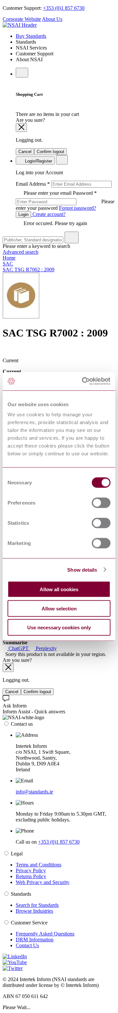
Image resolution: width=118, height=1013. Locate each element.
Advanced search (20, 252)
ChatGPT (18, 648)
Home (9, 258)
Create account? (48, 214)
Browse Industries (34, 911)
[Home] (20, 25)
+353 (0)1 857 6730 (64, 8)
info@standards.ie (34, 791)
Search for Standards (37, 905)
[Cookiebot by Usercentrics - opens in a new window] (83, 381)
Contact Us (27, 945)
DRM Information (34, 939)
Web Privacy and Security (42, 882)
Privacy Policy (31, 870)
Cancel (24, 151)
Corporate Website (22, 19)
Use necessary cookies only (59, 627)
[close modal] (21, 127)
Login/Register (38, 161)
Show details (82, 569)
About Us (52, 19)
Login (23, 214)
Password (65, 200)
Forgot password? (77, 208)
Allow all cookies (59, 589)
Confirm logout (50, 151)
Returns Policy (31, 876)
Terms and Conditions (38, 864)
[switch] (101, 503)
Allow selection (59, 608)
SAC (8, 263)
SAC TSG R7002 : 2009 (28, 269)
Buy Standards (31, 36)
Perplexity (45, 648)
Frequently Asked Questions (45, 933)
